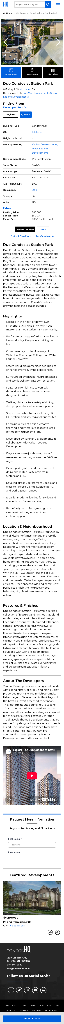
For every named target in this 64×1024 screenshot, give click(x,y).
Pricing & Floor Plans (21, 236)
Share (27, 114)
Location (43, 229)
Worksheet (36, 1010)
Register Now (31, 1018)
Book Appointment (45, 236)
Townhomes (45, 1005)
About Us (11, 1010)
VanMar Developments (36, 93)
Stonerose (10, 917)
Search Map (10, 1005)
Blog (57, 1005)
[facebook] (11, 990)
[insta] (27, 990)
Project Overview (25, 229)
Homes (33, 1005)
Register (11, 114)
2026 (34, 190)
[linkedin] (43, 990)
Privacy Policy (51, 1010)
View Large (59, 23)
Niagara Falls (17, 925)
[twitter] (19, 990)
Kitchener (21, 13)
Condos (23, 1005)
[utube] (35, 990)
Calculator (23, 1010)
